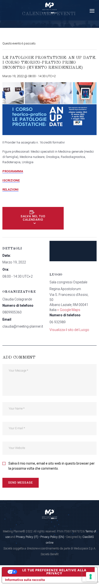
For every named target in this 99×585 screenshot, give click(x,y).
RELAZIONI (10, 189)
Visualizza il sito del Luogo (69, 330)
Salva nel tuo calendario (33, 218)
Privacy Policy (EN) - (53, 537)
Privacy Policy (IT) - (28, 537)
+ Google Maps (68, 310)
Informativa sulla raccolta (25, 580)
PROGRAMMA (12, 171)
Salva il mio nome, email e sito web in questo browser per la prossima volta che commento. (51, 465)
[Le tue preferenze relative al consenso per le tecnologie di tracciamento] (90, 576)
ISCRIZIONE (11, 180)
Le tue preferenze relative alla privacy (54, 571)
